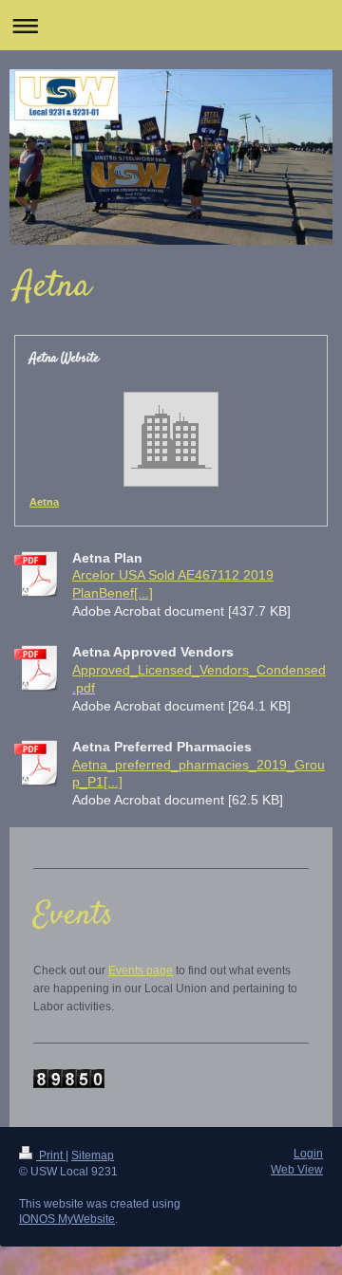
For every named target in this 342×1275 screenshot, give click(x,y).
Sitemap (92, 1155)
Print (51, 1155)
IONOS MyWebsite (67, 1219)
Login (308, 1153)
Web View (297, 1169)
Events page (140, 970)
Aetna (44, 502)
